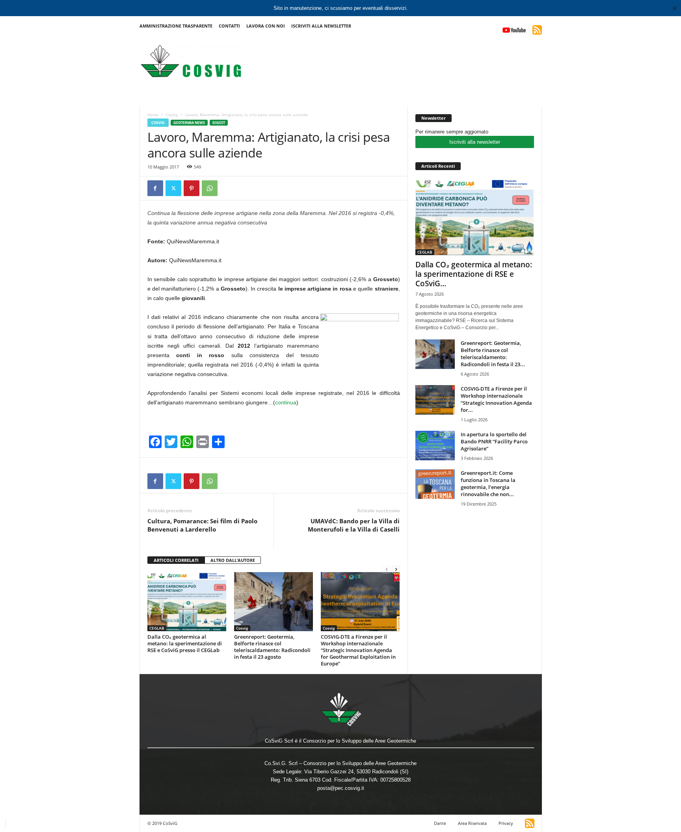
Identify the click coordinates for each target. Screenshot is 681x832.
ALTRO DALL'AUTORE (232, 560)
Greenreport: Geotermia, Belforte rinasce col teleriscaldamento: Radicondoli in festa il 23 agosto (272, 646)
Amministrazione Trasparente (176, 26)
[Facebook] (155, 188)
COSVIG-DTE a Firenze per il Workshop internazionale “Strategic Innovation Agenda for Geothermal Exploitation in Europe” (358, 650)
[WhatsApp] (210, 188)
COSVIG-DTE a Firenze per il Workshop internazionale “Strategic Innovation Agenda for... (496, 399)
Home (152, 114)
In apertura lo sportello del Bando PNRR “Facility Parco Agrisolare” (494, 441)
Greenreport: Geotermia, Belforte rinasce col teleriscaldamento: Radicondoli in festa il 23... (493, 353)
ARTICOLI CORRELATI (176, 560)
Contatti (229, 26)
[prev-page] (387, 569)
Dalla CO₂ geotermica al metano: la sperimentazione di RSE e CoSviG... (473, 274)
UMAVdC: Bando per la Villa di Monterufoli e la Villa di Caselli (354, 525)
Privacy (506, 823)
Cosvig (172, 114)
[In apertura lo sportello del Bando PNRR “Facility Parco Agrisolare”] (435, 445)
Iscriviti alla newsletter (474, 142)
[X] (173, 188)
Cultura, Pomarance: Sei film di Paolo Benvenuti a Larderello (202, 525)
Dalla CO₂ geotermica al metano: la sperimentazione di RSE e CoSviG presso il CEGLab (184, 643)
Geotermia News (189, 122)
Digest (218, 122)
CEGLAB (156, 628)
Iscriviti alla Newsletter (321, 26)
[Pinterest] (191, 188)
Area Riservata (472, 823)
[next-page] (396, 569)
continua (285, 402)
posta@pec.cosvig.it (340, 788)
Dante (440, 823)
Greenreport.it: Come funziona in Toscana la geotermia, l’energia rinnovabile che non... (488, 483)
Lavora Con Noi (265, 26)
